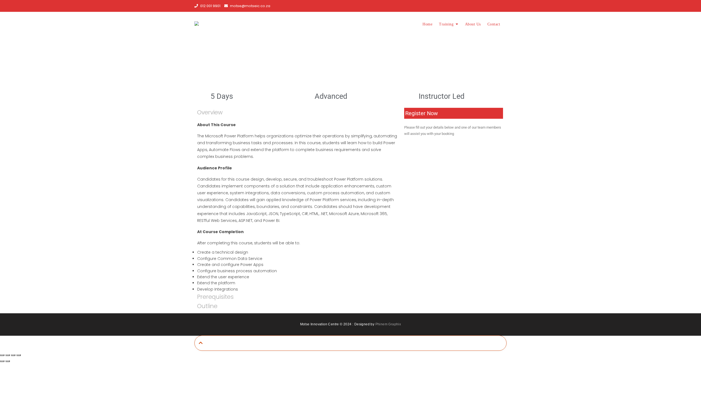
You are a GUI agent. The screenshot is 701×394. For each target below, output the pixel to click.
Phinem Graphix (388, 324)
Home (427, 24)
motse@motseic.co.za (249, 5)
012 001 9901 (209, 5)
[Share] (13, 355)
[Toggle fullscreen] (7, 355)
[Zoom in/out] (2, 355)
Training (446, 24)
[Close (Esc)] (18, 355)
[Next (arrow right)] (7, 361)
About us (473, 24)
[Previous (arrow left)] (2, 361)
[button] (210, 112)
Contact (493, 24)
